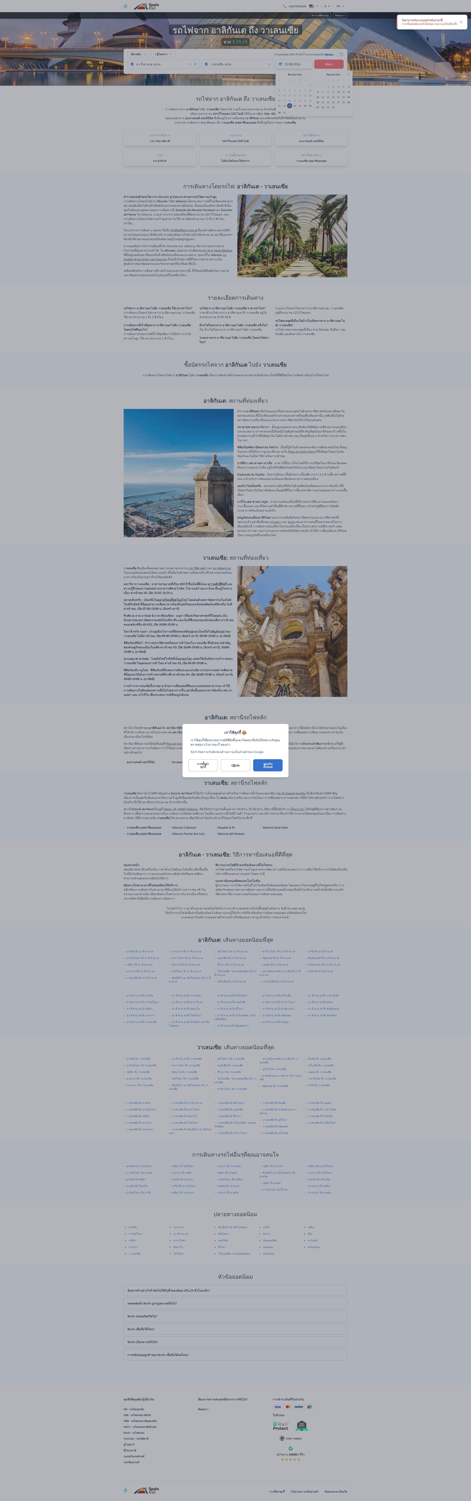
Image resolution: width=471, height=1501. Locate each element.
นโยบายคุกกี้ (212, 744)
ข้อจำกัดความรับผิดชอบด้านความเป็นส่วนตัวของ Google (227, 752)
